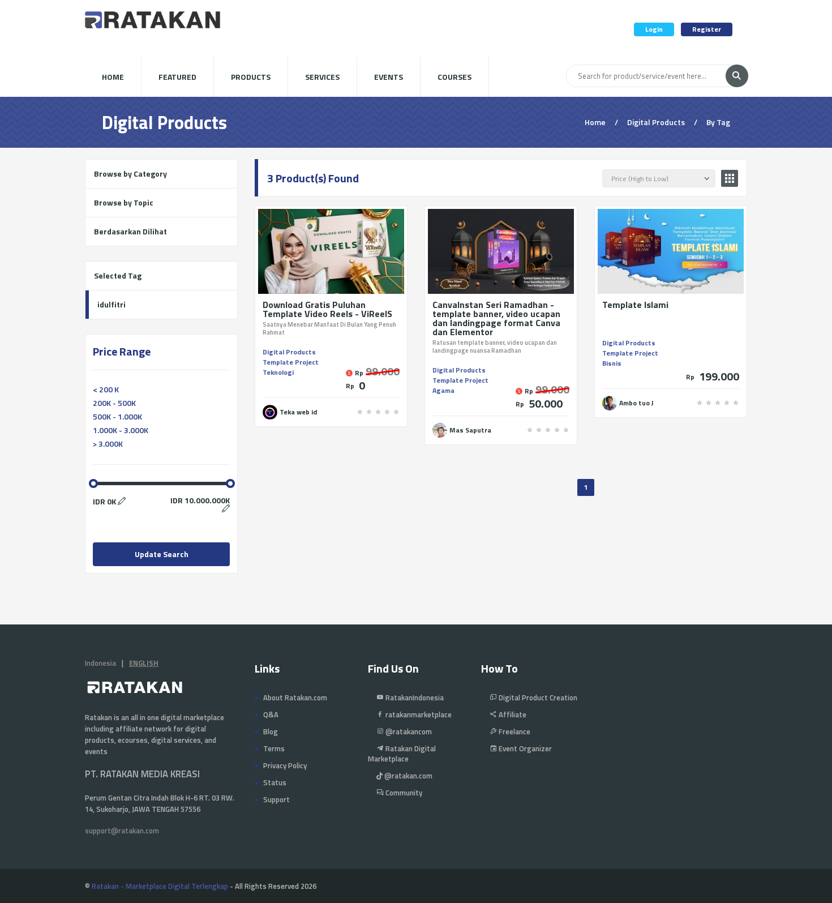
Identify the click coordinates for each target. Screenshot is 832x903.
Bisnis (611, 363)
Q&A (270, 714)
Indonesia (100, 663)
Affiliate (511, 714)
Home (113, 77)
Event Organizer (524, 748)
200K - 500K (114, 403)
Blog (270, 731)
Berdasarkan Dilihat (130, 231)
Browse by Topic (123, 202)
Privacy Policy (285, 765)
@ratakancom (408, 731)
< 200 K (106, 389)
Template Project (291, 362)
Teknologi (278, 372)
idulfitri (111, 304)
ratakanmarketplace (418, 714)
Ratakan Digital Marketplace (402, 753)
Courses (454, 77)
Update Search (161, 554)
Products (251, 77)
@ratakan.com (407, 775)
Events (388, 77)
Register (706, 29)
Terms (274, 748)
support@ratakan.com (122, 830)
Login (654, 29)
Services (322, 77)
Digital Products (289, 351)
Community (403, 792)
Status (274, 782)
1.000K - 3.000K (120, 430)
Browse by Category (130, 173)
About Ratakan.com (295, 697)
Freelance (513, 731)
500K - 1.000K (117, 416)
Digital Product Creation (537, 697)
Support (276, 799)
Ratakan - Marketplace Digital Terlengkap (160, 886)
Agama (443, 390)
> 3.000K (108, 444)
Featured (177, 77)
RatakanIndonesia (414, 697)
